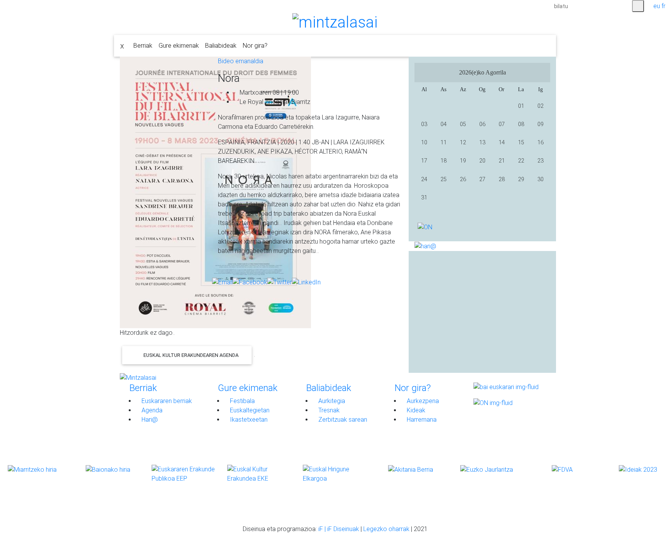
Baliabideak (221, 45)
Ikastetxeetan (248, 419)
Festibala (241, 401)
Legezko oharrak (386, 529)
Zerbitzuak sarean (342, 419)
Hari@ (149, 419)
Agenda (151, 410)
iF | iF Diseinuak (339, 529)
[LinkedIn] (306, 282)
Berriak (142, 45)
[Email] (222, 282)
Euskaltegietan (248, 410)
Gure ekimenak (179, 45)
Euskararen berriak (166, 401)
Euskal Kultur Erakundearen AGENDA (190, 355)
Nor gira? (255, 45)
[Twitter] (279, 282)
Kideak (415, 410)
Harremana (421, 419)
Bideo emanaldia (240, 61)
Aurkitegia (331, 401)
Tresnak (328, 410)
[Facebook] (250, 282)
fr (663, 6)
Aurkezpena (422, 401)
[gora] (125, 511)
